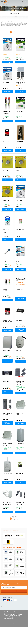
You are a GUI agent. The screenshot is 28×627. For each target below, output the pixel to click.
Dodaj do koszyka (7, 62)
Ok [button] (14, 624)
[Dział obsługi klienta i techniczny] (22, 1)
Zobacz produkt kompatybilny (21, 299)
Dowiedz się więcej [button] (8, 619)
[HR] (8, 542)
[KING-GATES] (19, 535)
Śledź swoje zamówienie (5, 607)
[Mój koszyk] (26, 1)
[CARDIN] (8, 535)
